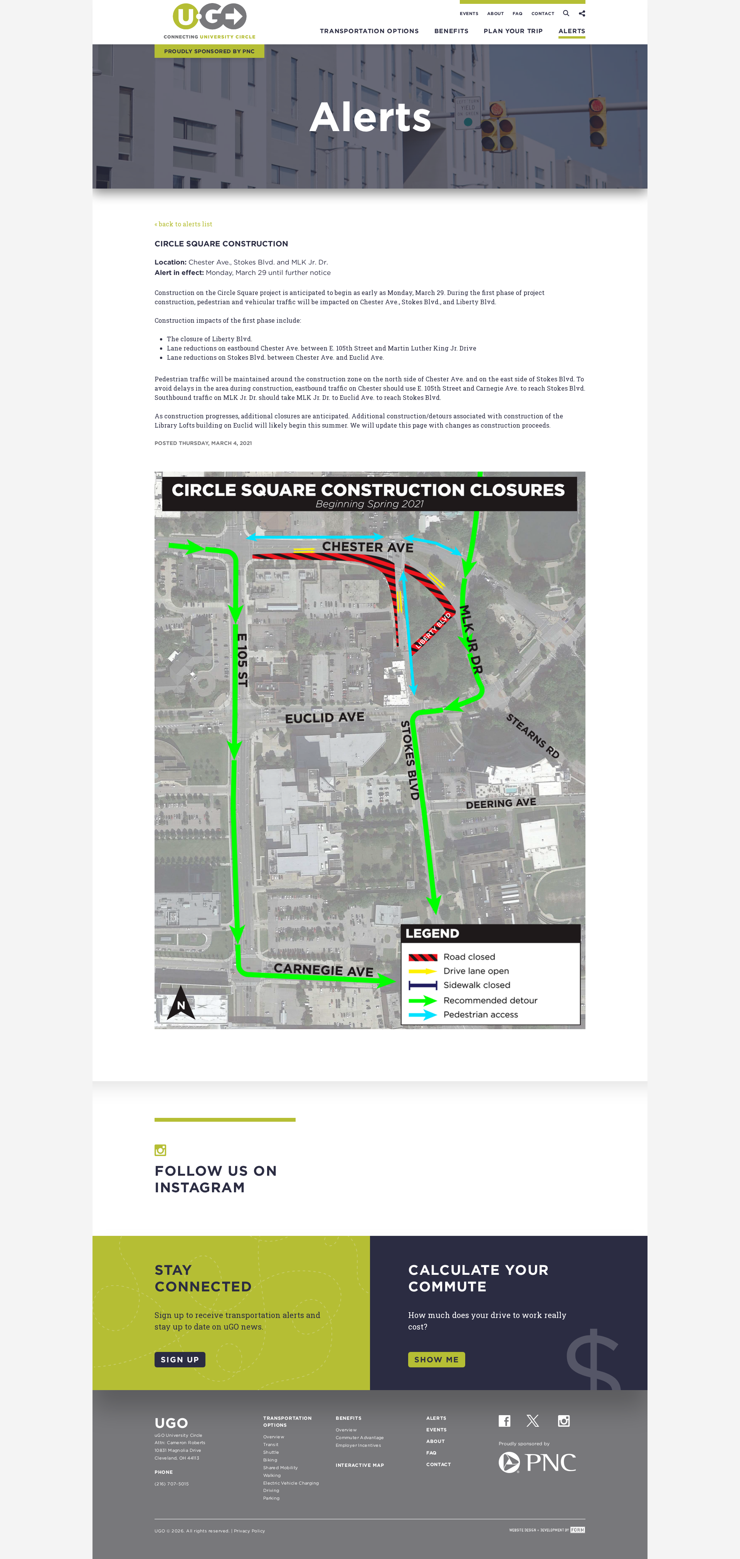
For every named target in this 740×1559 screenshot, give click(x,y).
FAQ (518, 13)
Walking (272, 1475)
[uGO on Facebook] (512, 1424)
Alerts (571, 31)
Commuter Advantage (360, 1437)
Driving (271, 1490)
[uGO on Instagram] (571, 1424)
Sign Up (180, 1359)
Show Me (436, 1359)
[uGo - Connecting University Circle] (209, 36)
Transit (271, 1444)
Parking (271, 1498)
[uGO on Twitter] (541, 1424)
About (495, 13)
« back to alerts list (183, 224)
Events (469, 13)
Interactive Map (360, 1465)
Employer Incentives (358, 1445)
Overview (273, 1436)
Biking (270, 1460)
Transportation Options (369, 31)
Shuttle (271, 1452)
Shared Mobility (280, 1467)
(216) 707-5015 (172, 1484)
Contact (543, 13)
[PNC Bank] (537, 1470)
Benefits (451, 31)
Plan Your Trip (513, 31)
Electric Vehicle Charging (291, 1483)
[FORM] (548, 1530)
